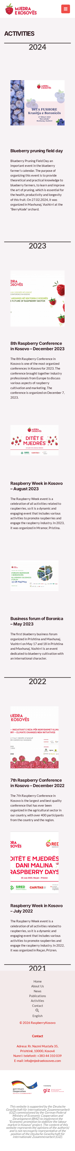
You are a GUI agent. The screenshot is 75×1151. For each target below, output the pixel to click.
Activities (37, 1000)
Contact (37, 1005)
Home (38, 981)
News (37, 991)
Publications (37, 996)
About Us (37, 986)
